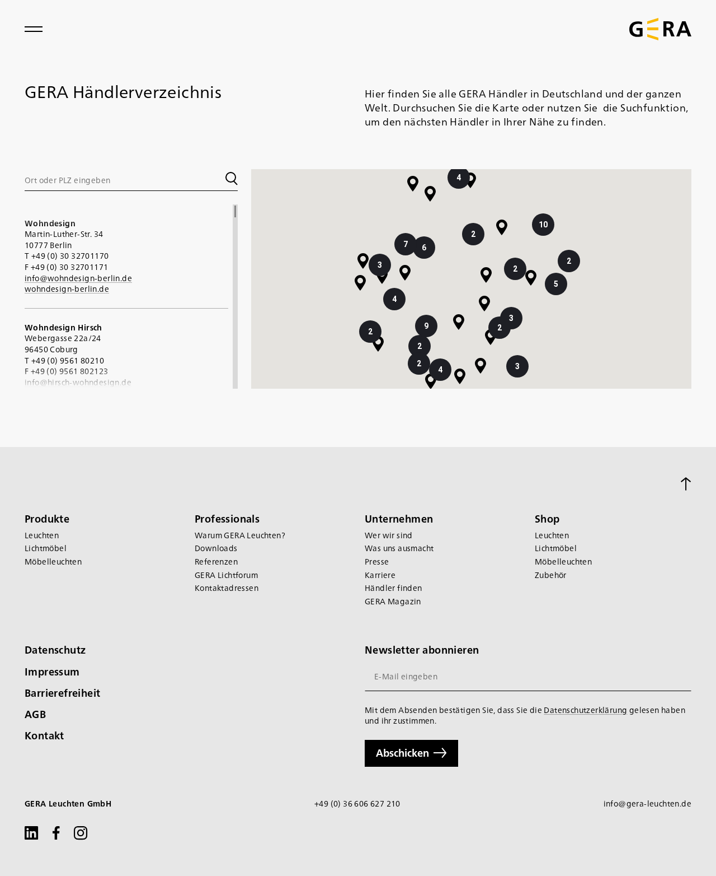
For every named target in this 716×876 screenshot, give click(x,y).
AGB (35, 714)
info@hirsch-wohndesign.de (78, 382)
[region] (131, 296)
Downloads (216, 548)
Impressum (52, 671)
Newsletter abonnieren (422, 649)
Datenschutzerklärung (585, 709)
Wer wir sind (389, 535)
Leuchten (42, 535)
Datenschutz (55, 649)
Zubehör (551, 575)
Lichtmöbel (46, 548)
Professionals (227, 518)
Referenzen (216, 561)
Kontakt (44, 735)
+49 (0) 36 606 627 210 (357, 803)
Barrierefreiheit (62, 693)
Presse (377, 561)
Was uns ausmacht (399, 548)
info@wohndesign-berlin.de (78, 277)
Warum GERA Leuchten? (240, 535)
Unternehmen (399, 518)
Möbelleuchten (53, 561)
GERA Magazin (393, 601)
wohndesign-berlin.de (67, 288)
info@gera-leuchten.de (647, 803)
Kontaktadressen (226, 588)
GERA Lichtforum (226, 575)
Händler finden (393, 588)
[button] (484, 303)
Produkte (47, 518)
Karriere (380, 575)
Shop (547, 518)
